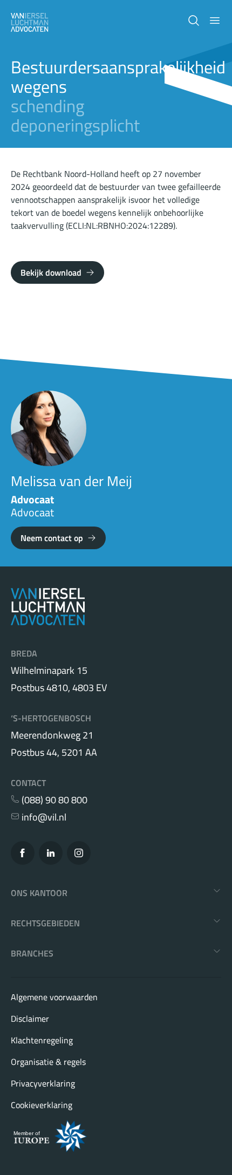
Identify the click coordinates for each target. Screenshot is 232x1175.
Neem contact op (52, 537)
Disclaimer (30, 1018)
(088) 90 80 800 (53, 800)
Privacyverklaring (43, 1083)
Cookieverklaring (41, 1104)
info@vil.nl (42, 817)
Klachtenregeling (42, 1040)
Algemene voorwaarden (54, 996)
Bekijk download (51, 272)
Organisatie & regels (48, 1061)
